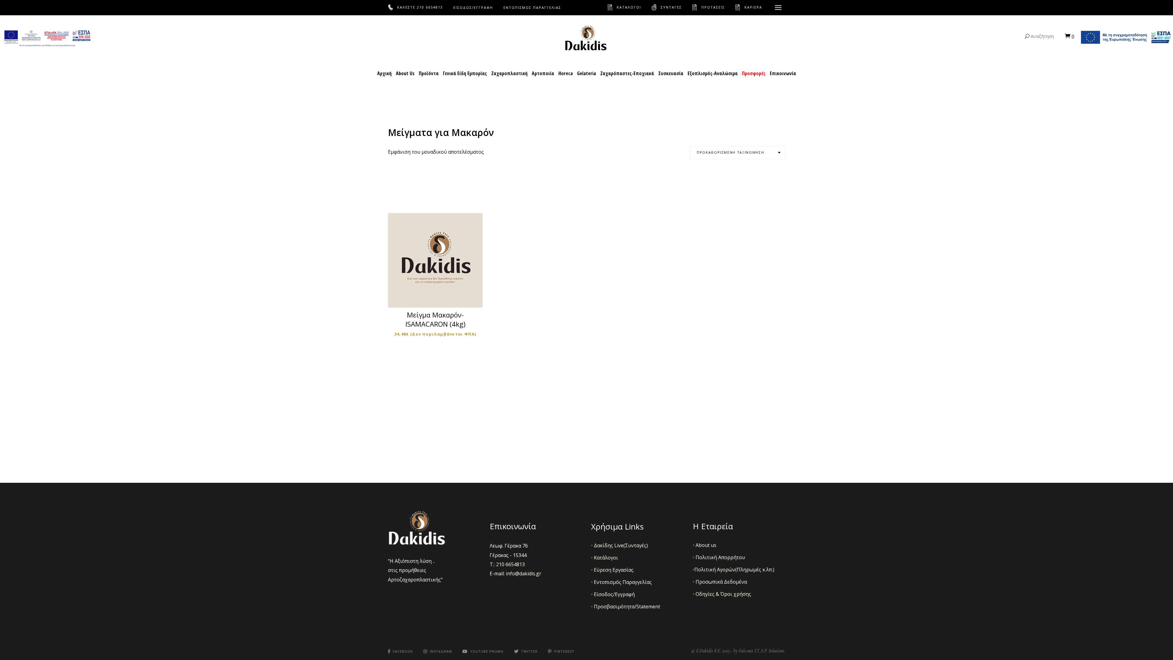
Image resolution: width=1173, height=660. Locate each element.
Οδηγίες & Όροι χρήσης (722, 594)
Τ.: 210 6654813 (507, 564)
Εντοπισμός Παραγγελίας (621, 582)
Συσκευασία (670, 73)
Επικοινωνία (783, 73)
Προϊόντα (429, 73)
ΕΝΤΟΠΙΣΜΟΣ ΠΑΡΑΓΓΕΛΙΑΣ (532, 7)
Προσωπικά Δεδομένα (720, 581)
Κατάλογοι (604, 557)
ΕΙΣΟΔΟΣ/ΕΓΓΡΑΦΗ (473, 7)
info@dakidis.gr (523, 573)
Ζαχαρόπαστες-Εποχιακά (627, 73)
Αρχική (384, 73)
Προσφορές (754, 73)
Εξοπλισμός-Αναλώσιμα (713, 73)
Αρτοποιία (543, 73)
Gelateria (586, 73)
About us (704, 545)
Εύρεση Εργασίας (612, 569)
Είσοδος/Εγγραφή (613, 594)
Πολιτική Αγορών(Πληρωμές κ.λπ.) (733, 569)
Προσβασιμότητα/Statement (625, 606)
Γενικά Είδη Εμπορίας (465, 73)
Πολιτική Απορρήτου (719, 557)
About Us (405, 73)
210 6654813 (430, 7)
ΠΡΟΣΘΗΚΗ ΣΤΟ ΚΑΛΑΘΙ (439, 297)
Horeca (565, 73)
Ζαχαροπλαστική (509, 73)
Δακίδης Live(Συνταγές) (619, 545)
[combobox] (737, 152)
